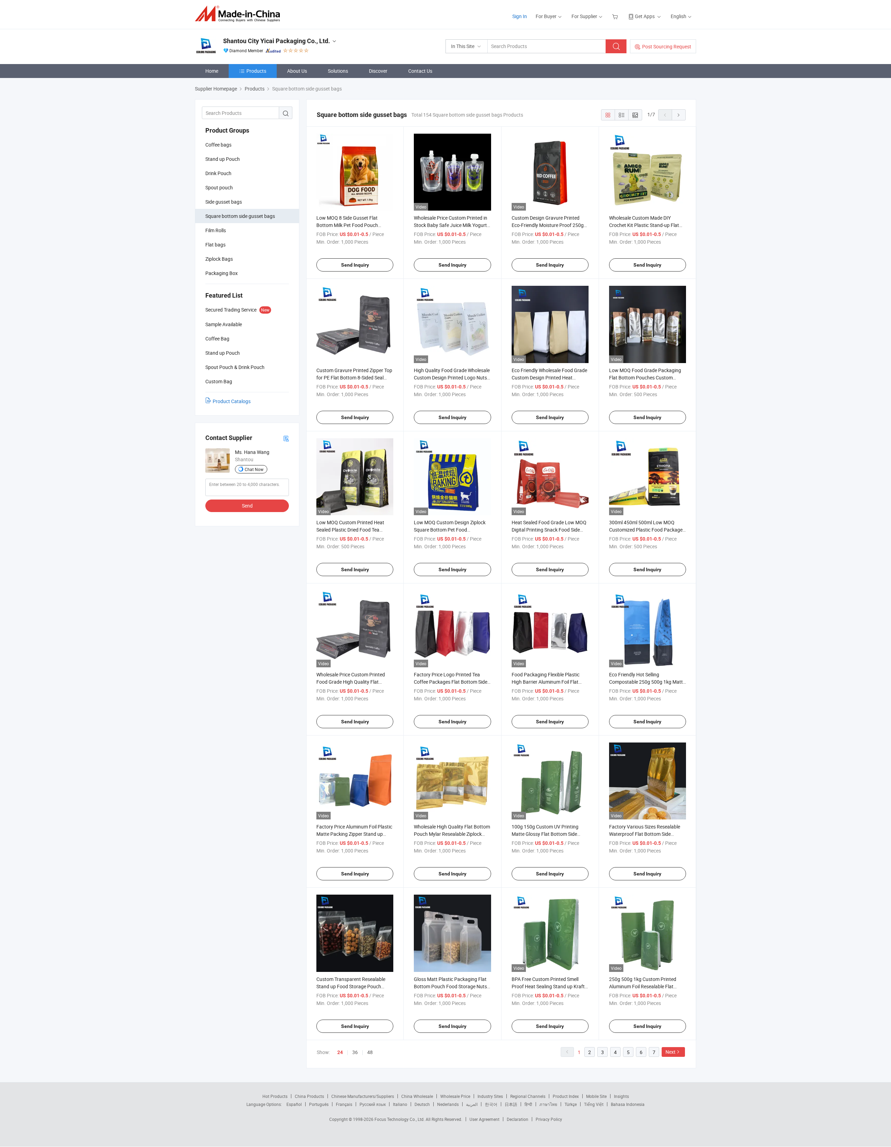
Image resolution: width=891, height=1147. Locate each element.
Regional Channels (527, 1096)
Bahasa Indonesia (628, 1104)
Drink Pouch (218, 173)
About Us (297, 71)
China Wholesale (417, 1096)
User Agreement (484, 1119)
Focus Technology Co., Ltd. (400, 1119)
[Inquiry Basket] (616, 16)
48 (370, 1052)
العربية (472, 1104)
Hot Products (274, 1096)
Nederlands (448, 1104)
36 (355, 1052)
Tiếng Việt (594, 1104)
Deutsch (422, 1104)
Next (670, 1051)
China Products (309, 1096)
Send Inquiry (355, 265)
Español (294, 1104)
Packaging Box (221, 273)
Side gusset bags (223, 201)
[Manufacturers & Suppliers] (239, 14)
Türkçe (571, 1104)
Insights (621, 1096)
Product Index (566, 1096)
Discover (378, 71)
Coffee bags (218, 144)
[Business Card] (286, 438)
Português (319, 1104)
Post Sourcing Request (666, 46)
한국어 (491, 1104)
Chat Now (254, 469)
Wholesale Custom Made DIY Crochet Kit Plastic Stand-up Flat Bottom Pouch (644, 225)
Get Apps (645, 16)
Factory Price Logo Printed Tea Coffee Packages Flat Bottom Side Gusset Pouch (450, 681)
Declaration (517, 1119)
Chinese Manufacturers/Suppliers (362, 1096)
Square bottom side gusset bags (240, 216)
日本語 (511, 1104)
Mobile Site (596, 1096)
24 (340, 1052)
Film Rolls (215, 230)
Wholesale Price (455, 1096)
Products (256, 71)
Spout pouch (219, 187)
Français (344, 1104)
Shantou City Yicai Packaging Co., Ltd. (276, 41)
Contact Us (420, 71)
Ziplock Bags (219, 259)
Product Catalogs (232, 401)
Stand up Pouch (222, 159)
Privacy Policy (549, 1119)
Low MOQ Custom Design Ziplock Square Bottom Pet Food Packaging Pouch (450, 529)
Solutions (338, 71)
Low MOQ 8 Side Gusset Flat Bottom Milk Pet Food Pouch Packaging (347, 225)
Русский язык (373, 1104)
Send (247, 505)
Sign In (519, 16)
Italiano (400, 1104)
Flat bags (215, 244)
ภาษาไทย (548, 1104)
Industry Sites (490, 1096)
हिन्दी (528, 1104)
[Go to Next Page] (678, 115)
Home (211, 71)
